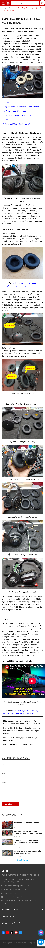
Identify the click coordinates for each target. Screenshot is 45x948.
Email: (4, 773)
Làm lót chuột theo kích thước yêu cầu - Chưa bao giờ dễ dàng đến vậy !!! (27, 842)
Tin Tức (12, 8)
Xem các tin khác (22, 860)
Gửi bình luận (10, 804)
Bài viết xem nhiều (13, 815)
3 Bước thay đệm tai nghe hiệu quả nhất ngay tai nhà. (21, 21)
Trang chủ (5, 8)
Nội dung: (5, 782)
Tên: (3, 764)
